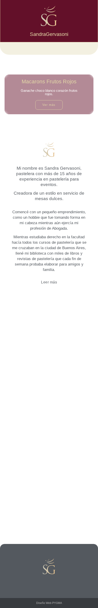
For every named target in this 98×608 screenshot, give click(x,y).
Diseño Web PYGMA (49, 603)
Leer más (49, 282)
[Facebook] (49, 583)
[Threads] (59, 583)
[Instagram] (38, 583)
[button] (49, 48)
